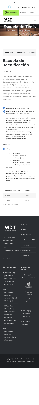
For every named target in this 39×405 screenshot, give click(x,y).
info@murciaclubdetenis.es (13, 250)
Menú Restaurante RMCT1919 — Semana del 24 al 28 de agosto (10, 295)
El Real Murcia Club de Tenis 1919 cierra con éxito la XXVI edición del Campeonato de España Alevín (10, 314)
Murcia (11, 243)
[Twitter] (7, 258)
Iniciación (21, 52)
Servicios (25, 245)
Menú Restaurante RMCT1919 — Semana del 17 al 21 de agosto (10, 334)
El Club (24, 225)
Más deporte (26, 235)
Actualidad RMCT (28, 240)
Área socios (26, 250)
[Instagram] (10, 258)
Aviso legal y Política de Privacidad (26, 313)
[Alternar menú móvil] (35, 20)
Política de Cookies (26, 323)
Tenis (24, 230)
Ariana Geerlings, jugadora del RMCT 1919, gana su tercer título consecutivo (10, 278)
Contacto (25, 255)
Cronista (8, 237)
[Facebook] (4, 258)
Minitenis (9, 52)
